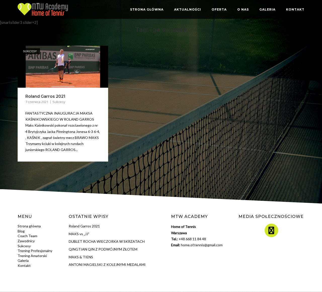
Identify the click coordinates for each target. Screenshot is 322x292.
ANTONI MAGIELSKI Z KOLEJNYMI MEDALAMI (107, 264)
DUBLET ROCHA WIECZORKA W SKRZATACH (107, 241)
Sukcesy (30, 51)
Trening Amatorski (32, 256)
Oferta (219, 9)
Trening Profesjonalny (35, 251)
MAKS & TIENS (81, 257)
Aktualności (187, 9)
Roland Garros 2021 (45, 96)
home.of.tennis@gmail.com (202, 245)
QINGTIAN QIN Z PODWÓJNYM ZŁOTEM (103, 249)
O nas (243, 9)
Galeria (267, 9)
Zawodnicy (26, 241)
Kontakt (295, 9)
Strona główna (147, 9)
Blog (21, 231)
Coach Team (27, 236)
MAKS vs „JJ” (79, 234)
